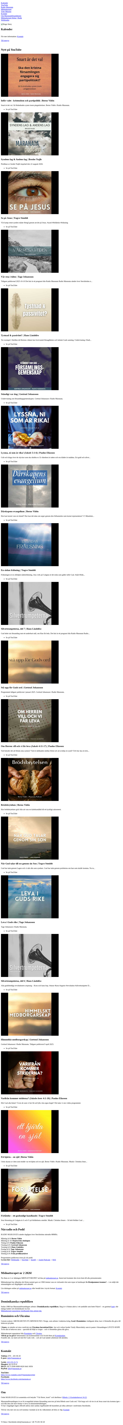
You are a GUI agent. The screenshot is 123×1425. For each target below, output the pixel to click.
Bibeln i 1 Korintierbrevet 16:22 (74, 1397)
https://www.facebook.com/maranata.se (16, 1379)
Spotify (33, 1260)
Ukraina (39, 1333)
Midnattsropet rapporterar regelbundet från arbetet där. (21, 1311)
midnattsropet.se (52, 1278)
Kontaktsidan (60, 1336)
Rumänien (28, 1333)
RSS (54, 1260)
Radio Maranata (7, 7)
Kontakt (4, 14)
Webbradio (5, 20)
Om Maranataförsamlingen (11, 16)
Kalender (4, 3)
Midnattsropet (6, 9)
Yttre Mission (6, 12)
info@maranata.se (14, 1358)
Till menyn (5, 41)
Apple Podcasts (44, 1260)
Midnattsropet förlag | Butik (11, 18)
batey (113, 1307)
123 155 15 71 (12, 1362)
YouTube (4, 5)
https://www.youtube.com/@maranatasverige (18, 1375)
